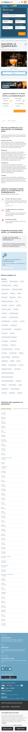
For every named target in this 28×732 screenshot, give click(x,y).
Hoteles (2, 40)
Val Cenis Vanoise (15, 388)
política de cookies (18, 725)
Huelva (3, 493)
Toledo (2, 601)
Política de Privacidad (15, 706)
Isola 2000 (4, 305)
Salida (18, 19)
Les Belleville (5, 325)
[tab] (14, 238)
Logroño (3, 516)
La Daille (18, 305)
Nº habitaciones (5, 25)
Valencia (3, 605)
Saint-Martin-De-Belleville (7, 381)
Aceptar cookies (20, 728)
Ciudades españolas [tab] (6, 408)
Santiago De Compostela (7, 574)
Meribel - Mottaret (6, 357)
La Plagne (15, 309)
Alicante (3, 421)
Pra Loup (21, 365)
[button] (25, 2)
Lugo (2, 520)
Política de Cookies (5, 706)
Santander (3, 570)
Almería (3, 426)
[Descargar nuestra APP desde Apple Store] (13, 677)
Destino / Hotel (5, 13)
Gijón (2, 480)
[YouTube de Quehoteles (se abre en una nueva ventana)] (10, 668)
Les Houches (13, 341)
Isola (17, 301)
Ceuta (2, 462)
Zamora (3, 619)
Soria (2, 587)
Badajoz (3, 435)
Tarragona (3, 592)
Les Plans (13, 345)
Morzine (18, 361)
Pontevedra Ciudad (6, 556)
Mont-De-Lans (16, 357)
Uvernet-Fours (5, 388)
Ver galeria (15, 68)
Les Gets (12, 333)
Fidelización (5, 647)
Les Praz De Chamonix (7, 349)
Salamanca (4, 561)
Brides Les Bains (5, 289)
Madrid (3, 525)
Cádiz (2, 453)
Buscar (22, 33)
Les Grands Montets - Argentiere (9, 337)
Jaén (2, 502)
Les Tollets (4, 353)
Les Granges (5, 341)
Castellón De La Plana (6, 457)
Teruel (2, 596)
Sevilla (2, 583)
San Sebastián (4, 565)
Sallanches (18, 381)
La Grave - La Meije (6, 309)
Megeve (21, 353)
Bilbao (2, 444)
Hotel (3, 120)
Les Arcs (22, 321)
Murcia (3, 534)
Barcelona (3, 439)
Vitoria (2, 614)
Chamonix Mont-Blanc (17, 289)
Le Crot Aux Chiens (13, 317)
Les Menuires (5, 345)
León (2, 507)
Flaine (19, 297)
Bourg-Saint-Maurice (6, 285)
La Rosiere (4, 313)
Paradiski (4, 365)
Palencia (3, 547)
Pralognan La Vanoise (7, 369)
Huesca (3, 498)
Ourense (3, 538)
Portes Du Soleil (12, 365)
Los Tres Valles (12, 353)
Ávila (2, 430)
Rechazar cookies (7, 728)
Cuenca (3, 475)
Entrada (5, 19)
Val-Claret (20, 392)
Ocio (11, 6)
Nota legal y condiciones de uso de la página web (11, 702)
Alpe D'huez (4, 281)
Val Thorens (12, 392)
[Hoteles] (6, 2)
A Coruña (3, 413)
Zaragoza (3, 623)
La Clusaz (11, 305)
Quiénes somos (6, 637)
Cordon (19, 293)
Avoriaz (22, 281)
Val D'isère (4, 392)
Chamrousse (4, 293)
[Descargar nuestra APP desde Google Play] (5, 677)
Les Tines (17, 349)
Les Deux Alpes (17, 329)
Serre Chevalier (12, 385)
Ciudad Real (4, 466)
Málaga (3, 529)
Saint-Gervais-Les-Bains (7, 377)
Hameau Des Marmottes (7, 301)
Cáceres (3, 448)
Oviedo (3, 543)
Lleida (2, 511)
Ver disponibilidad (20, 111)
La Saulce (4, 317)
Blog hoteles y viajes (7, 658)
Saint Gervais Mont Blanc (7, 373)
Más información (12, 120)
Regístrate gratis (8, 205)
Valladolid (3, 610)
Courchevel (4, 297)
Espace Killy (12, 297)
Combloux (12, 293)
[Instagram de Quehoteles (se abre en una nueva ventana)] (6, 668)
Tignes (20, 385)
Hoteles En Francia (10, 40)
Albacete (3, 417)
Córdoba (3, 471)
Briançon (16, 285)
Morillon (12, 361)
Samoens (4, 385)
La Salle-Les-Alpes (13, 313)
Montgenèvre (5, 361)
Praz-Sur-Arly (17, 369)
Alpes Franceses (14, 281)
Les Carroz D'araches (6, 329)
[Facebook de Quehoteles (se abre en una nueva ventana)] (2, 668)
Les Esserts (4, 333)
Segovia (3, 579)
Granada (3, 489)
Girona (3, 484)
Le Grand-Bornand (6, 321)
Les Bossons (13, 325)
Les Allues (15, 321)
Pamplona (3, 552)
